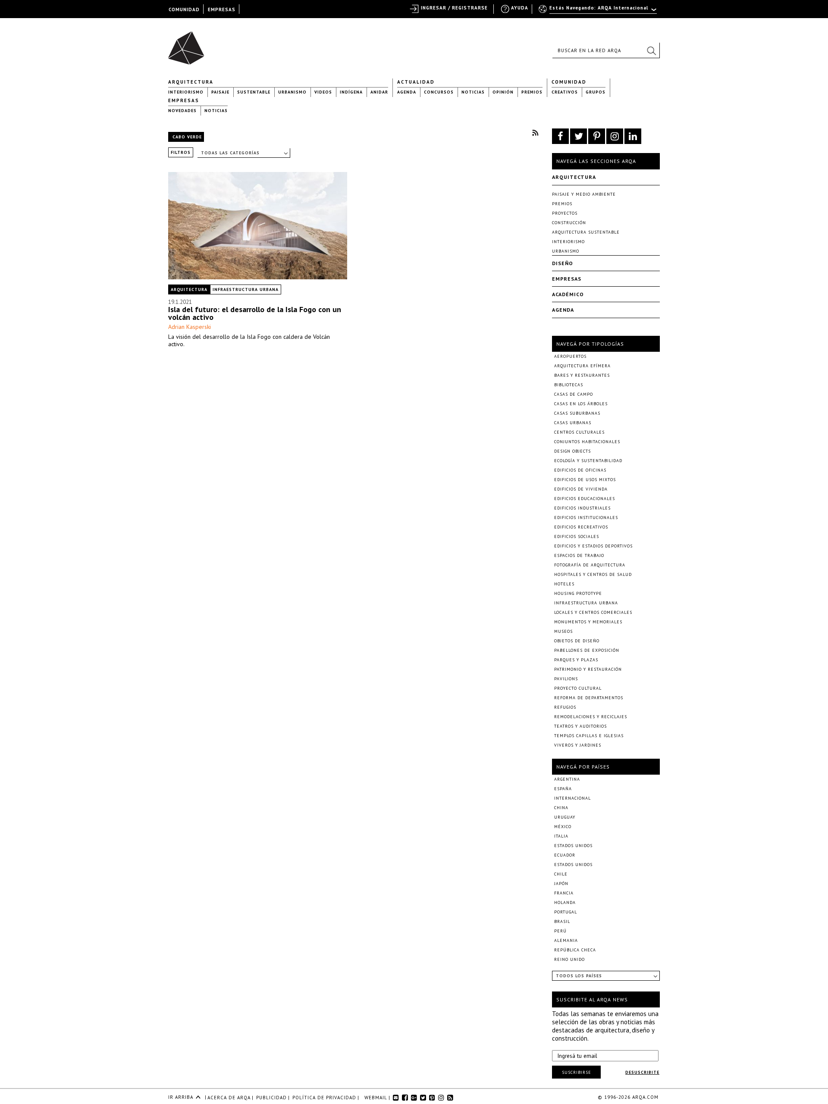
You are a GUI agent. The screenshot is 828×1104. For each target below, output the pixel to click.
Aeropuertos (570, 356)
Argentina (567, 779)
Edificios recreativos (581, 527)
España (563, 788)
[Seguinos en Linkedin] (632, 136)
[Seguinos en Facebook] (560, 136)
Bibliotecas (568, 385)
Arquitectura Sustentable (586, 232)
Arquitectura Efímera (582, 366)
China (561, 807)
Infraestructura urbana (246, 289)
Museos (563, 631)
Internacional (572, 798)
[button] (651, 50)
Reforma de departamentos (588, 698)
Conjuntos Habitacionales (587, 441)
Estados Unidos (573, 845)
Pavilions (566, 679)
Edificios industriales (582, 508)
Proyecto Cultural (578, 688)
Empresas (183, 100)
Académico (568, 294)
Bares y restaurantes (582, 375)
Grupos (595, 92)
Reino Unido (569, 959)
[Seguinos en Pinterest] (596, 136)
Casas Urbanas (572, 422)
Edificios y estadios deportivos (593, 546)
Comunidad (569, 82)
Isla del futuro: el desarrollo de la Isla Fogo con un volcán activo (254, 313)
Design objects (572, 451)
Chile (561, 874)
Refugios (565, 707)
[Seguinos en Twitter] (578, 136)
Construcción (569, 222)
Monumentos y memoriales (588, 622)
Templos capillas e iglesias (589, 735)
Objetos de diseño (576, 641)
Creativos (565, 92)
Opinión (503, 92)
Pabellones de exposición (586, 650)
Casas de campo (573, 394)
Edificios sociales (576, 536)
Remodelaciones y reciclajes (590, 716)
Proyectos (564, 213)
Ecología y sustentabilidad (588, 460)
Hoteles (564, 584)
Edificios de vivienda (581, 489)
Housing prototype (578, 593)
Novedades (182, 110)
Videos (323, 92)
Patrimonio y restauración (588, 669)
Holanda (565, 902)
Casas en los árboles (581, 404)
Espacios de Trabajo (579, 555)
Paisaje (220, 92)
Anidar (379, 92)
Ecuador (564, 855)
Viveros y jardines (577, 745)
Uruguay (564, 817)
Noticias (473, 92)
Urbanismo (292, 92)
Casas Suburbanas (577, 413)
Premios (532, 92)
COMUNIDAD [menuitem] (184, 9)
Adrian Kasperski (189, 327)
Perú (560, 931)
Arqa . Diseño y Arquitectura (188, 44)
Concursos (439, 92)
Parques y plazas (576, 660)
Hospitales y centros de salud (593, 574)
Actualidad (416, 82)
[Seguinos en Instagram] (614, 136)
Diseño (562, 263)
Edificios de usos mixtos (585, 479)
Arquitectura (190, 82)
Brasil (562, 921)
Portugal (565, 912)
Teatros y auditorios (580, 726)
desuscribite (642, 1072)
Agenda (406, 92)
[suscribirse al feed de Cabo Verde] (535, 132)
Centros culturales (579, 432)
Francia (564, 893)
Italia (561, 836)
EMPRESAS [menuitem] (221, 9)
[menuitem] (598, 11)
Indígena (351, 92)
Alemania (566, 940)
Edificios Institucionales (586, 517)
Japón (561, 883)
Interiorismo (186, 92)
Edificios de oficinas (580, 470)
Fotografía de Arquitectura (589, 565)
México (562, 826)
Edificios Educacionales (584, 498)
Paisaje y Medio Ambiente (584, 194)
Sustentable (253, 92)
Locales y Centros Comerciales (593, 612)
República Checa (575, 950)
